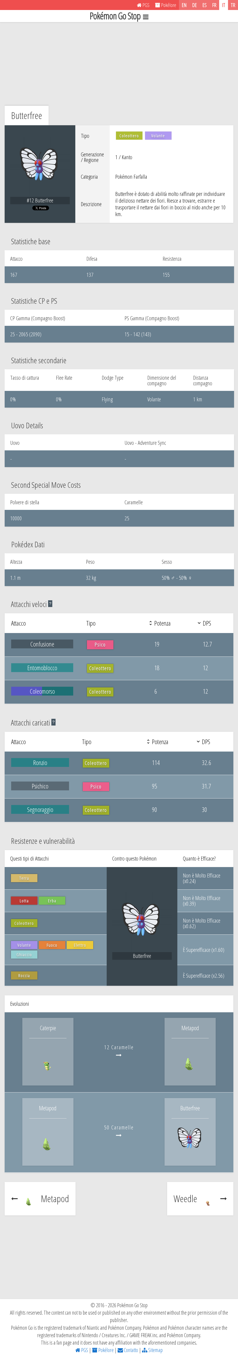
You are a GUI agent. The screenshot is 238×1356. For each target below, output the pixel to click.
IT (223, 4)
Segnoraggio (40, 809)
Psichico (40, 786)
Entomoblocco (42, 667)
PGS (84, 1350)
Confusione (42, 644)
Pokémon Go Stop (115, 16)
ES (204, 4)
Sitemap (155, 1350)
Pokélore (105, 1350)
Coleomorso (42, 691)
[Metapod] (190, 1075)
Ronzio (40, 762)
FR (214, 4)
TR (233, 4)
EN (184, 4)
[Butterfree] (190, 1156)
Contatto (130, 1350)
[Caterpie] (47, 1075)
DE (194, 4)
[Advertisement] (119, 63)
